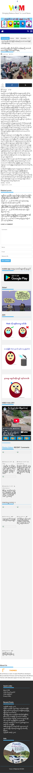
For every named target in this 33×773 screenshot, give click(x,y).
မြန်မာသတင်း (5, 184)
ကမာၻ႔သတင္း (9, 502)
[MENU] (31, 31)
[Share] (12, 85)
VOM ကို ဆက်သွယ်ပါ (9, 692)
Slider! (4, 288)
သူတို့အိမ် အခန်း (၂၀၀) (9, 732)
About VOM (6, 690)
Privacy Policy (7, 696)
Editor (12, 54)
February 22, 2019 (8, 461)
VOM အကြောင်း (7, 694)
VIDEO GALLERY (8, 403)
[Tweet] (25, 85)
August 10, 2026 (8, 428)
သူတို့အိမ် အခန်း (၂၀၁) (9, 706)
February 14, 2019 (22, 461)
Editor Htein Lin (20, 463)
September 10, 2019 (8, 486)
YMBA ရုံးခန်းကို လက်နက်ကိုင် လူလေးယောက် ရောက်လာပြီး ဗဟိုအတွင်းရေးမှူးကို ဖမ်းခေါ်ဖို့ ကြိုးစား (15, 728)
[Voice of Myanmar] (2, 31)
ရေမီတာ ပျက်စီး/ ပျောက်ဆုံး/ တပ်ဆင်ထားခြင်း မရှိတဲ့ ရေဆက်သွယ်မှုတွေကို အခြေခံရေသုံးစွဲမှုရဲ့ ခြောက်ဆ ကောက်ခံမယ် (16, 710)
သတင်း (10, 184)
